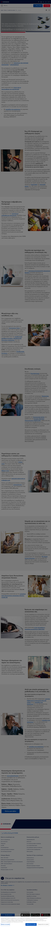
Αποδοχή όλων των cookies (31, 924)
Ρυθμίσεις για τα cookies (5, 924)
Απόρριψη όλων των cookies (43, 924)
